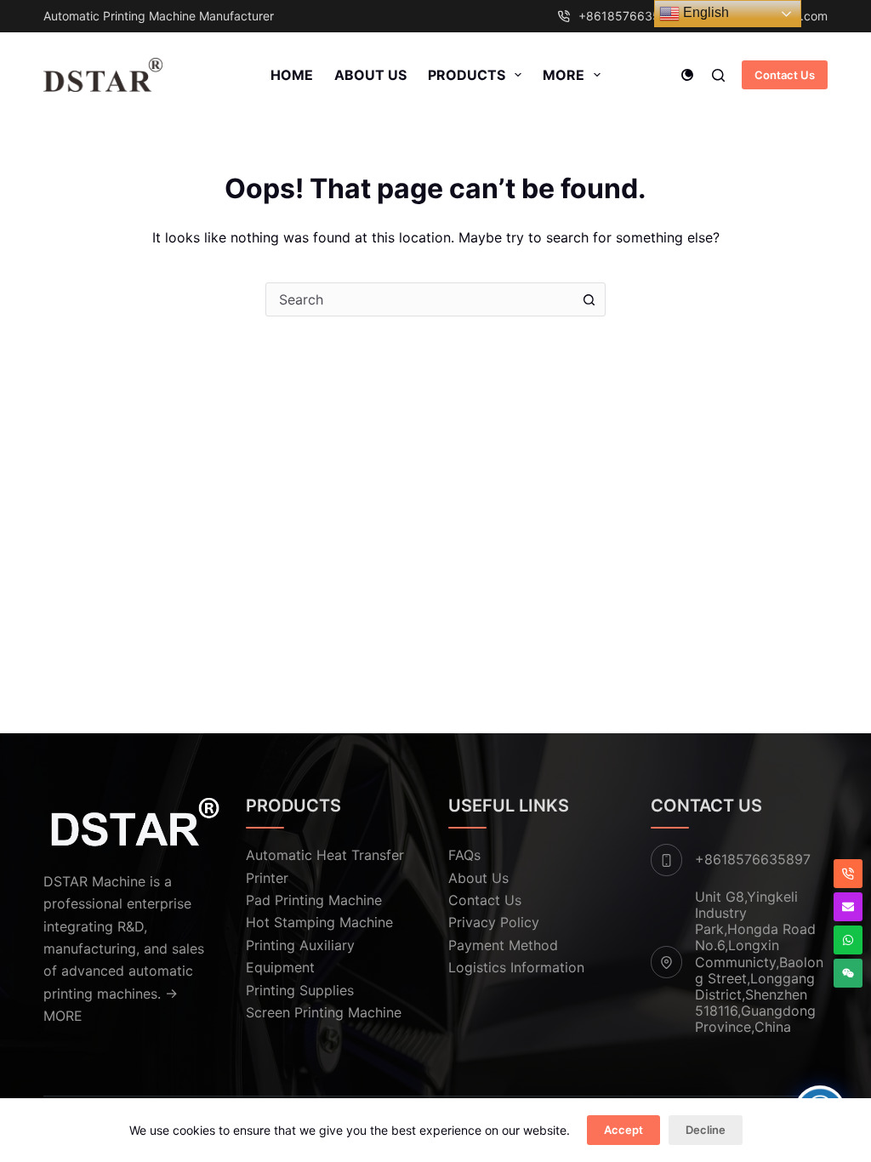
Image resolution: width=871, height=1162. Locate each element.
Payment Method (503, 945)
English (704, 12)
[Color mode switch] (687, 75)
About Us (370, 74)
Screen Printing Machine (323, 1012)
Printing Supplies (300, 990)
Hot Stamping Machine (319, 922)
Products (466, 74)
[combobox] (419, 299)
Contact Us (784, 75)
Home (291, 74)
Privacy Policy (493, 922)
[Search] (718, 75)
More (563, 74)
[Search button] (588, 299)
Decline (706, 1129)
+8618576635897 (630, 16)
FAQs (464, 854)
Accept (623, 1129)
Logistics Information (516, 967)
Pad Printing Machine (314, 900)
